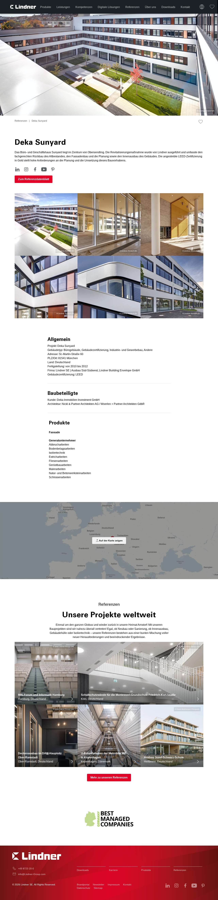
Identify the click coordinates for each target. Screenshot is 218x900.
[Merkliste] (212, 7)
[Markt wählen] (202, 7)
